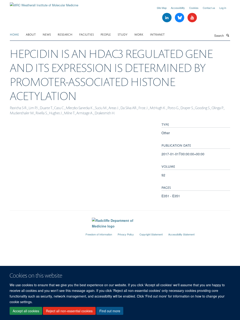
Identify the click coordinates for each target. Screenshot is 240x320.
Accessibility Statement (181, 234)
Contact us (209, 8)
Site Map (162, 8)
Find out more (109, 311)
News (47, 34)
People (106, 34)
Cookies (194, 8)
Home (14, 34)
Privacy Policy (126, 234)
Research (65, 34)
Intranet (157, 34)
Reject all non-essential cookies (69, 311)
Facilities (86, 34)
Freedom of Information (99, 234)
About (31, 34)
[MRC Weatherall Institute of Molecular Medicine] (44, 3)
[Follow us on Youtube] (192, 17)
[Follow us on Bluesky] (180, 17)
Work (138, 34)
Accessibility (178, 8)
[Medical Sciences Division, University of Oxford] (44, 232)
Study (123, 34)
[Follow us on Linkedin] (167, 17)
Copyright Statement (151, 234)
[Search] (227, 35)
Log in (222, 8)
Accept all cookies (26, 311)
